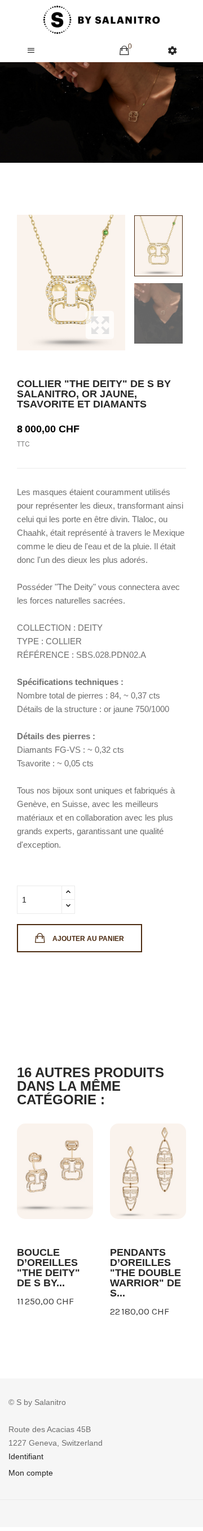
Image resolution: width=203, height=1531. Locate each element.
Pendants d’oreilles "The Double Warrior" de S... (145, 1272)
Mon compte (30, 1472)
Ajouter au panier (88, 939)
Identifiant (25, 1456)
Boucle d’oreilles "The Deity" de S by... (48, 1267)
